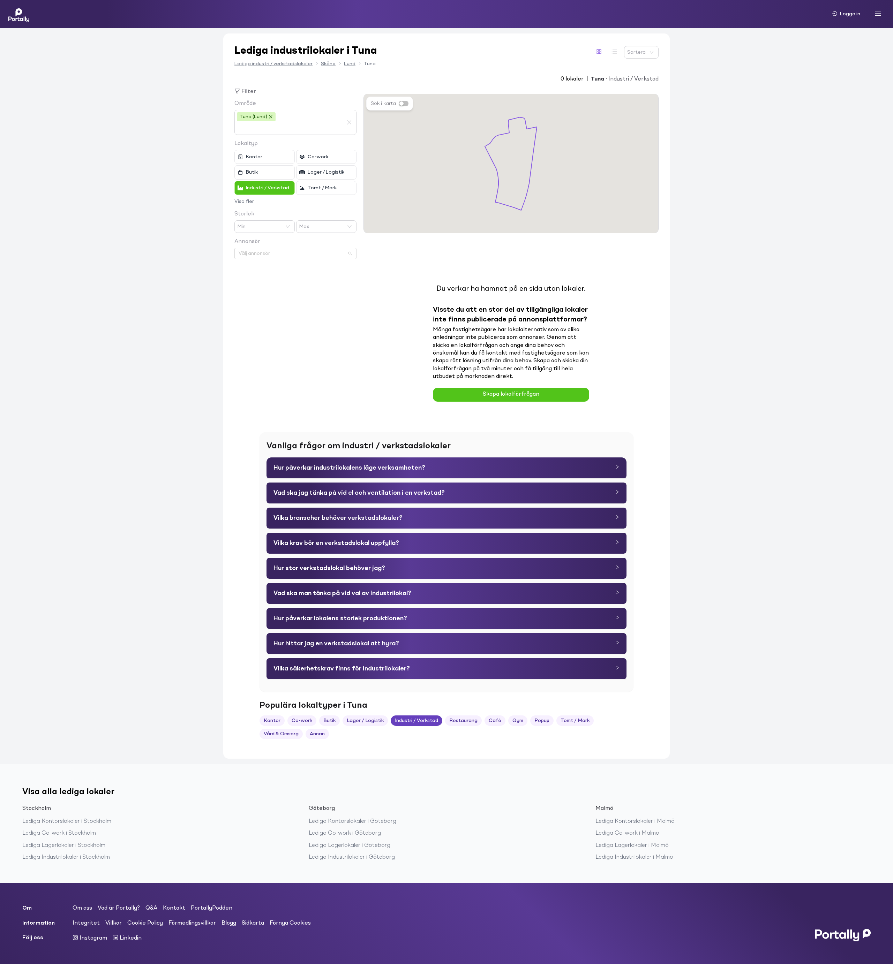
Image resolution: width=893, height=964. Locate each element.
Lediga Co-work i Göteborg (345, 833)
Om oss (82, 908)
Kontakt (174, 908)
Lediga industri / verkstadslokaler (273, 63)
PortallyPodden (211, 908)
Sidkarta (253, 923)
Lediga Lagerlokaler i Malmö (632, 845)
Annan (317, 733)
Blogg (229, 923)
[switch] (403, 103)
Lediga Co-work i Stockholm (59, 833)
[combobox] (290, 128)
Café (495, 720)
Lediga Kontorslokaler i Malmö (635, 821)
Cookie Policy (145, 923)
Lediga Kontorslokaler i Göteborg (352, 821)
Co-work (302, 720)
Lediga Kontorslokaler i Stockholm (66, 821)
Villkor (113, 923)
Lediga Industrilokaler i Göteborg (352, 857)
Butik (329, 720)
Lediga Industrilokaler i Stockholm (66, 857)
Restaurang (463, 720)
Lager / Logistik (365, 720)
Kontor (272, 720)
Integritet (86, 923)
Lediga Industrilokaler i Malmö (634, 857)
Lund (349, 63)
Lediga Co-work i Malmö (627, 833)
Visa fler (244, 201)
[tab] (446, 467)
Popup (541, 720)
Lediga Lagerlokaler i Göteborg (349, 845)
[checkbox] (264, 157)
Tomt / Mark (575, 720)
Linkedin (130, 938)
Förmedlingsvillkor (192, 923)
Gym (517, 720)
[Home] (18, 14)
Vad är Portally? (119, 908)
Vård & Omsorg (281, 733)
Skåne (328, 63)
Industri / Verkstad (416, 720)
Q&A (151, 908)
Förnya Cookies (290, 923)
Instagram (92, 938)
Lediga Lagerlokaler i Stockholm (63, 845)
